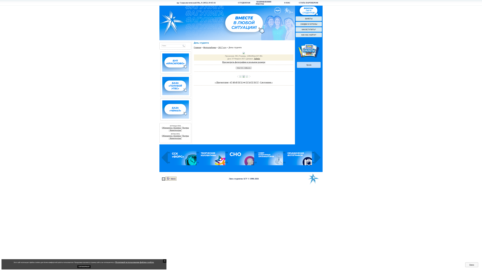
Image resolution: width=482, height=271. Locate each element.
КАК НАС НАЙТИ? (308, 35)
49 (236, 82)
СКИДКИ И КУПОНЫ (308, 24)
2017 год (222, 47)
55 (252, 82)
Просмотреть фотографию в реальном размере (243, 62)
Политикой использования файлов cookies (134, 262)
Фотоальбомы (209, 47)
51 (241, 82)
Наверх (471, 265)
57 (257, 82)
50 (239, 82)
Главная (197, 47)
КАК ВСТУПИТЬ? (309, 29)
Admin (257, 58)
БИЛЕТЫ (308, 19)
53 (247, 82)
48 (234, 82)
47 (231, 82)
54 (249, 82)
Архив (308, 65)
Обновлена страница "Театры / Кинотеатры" (175, 129)
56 (255, 82)
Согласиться (84, 266)
